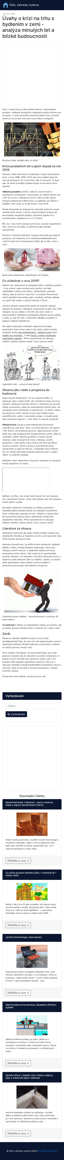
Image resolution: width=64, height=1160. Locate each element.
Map (40, 1151)
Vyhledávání (17, 714)
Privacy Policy (50, 1151)
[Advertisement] (32, 72)
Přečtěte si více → (18, 860)
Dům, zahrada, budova (24, 4)
